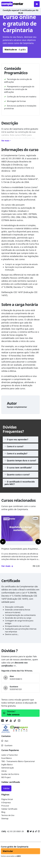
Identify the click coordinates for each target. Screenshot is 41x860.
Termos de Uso (7, 815)
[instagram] (19, 721)
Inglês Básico (7, 764)
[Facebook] (28, 831)
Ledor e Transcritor (9, 755)
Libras (4, 771)
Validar (6, 788)
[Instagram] (38, 831)
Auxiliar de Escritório (10, 774)
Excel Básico (6, 758)
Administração (7, 767)
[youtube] (11, 721)
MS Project (6, 777)
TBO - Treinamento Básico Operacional (18, 761)
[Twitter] (30, 831)
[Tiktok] (35, 831)
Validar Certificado (9, 809)
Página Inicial (7, 799)
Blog (3, 812)
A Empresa (6, 802)
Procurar (5, 805)
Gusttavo (8, 745)
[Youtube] (33, 831)
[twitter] (7, 721)
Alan (6, 741)
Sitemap (4, 818)
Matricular (8, 851)
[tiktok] (15, 721)
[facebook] (3, 721)
